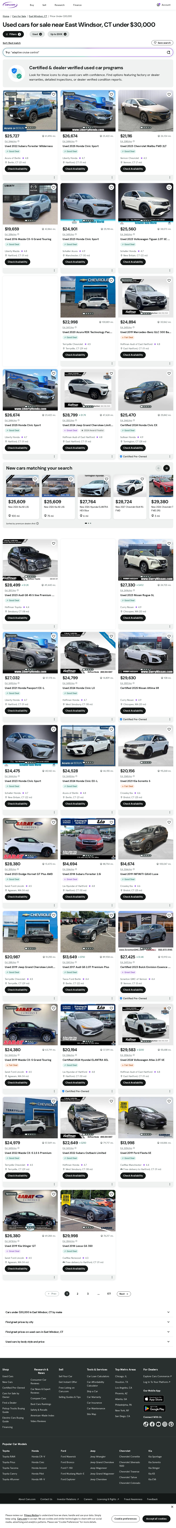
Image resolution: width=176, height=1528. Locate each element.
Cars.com (22, 1518)
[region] (88, 1515)
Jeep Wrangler (98, 1456)
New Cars (7, 1382)
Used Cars (7, 1376)
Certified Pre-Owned (13, 1387)
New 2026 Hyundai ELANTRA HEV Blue (94, 508)
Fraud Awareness (133, 1499)
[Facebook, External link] (152, 1424)
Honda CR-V (38, 1456)
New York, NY (122, 1410)
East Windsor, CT (38, 16)
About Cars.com (27, 1499)
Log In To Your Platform (155, 1382)
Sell (44, 5)
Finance (77, 5)
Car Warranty (94, 1397)
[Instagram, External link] (164, 1424)
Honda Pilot (38, 1473)
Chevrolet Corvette (129, 1456)
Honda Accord (39, 1467)
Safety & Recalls (39, 1409)
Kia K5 (151, 1473)
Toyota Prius (8, 1462)
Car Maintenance (96, 1408)
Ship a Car (92, 1391)
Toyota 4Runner (10, 1479)
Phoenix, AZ (121, 1393)
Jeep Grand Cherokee (102, 1462)
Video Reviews (38, 1421)
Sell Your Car (65, 1376)
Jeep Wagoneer (98, 1467)
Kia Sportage (155, 1456)
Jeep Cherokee (98, 1479)
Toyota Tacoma (10, 1467)
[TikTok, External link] (145, 1424)
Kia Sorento (154, 1462)
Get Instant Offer (68, 1382)
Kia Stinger (154, 1467)
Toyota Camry (9, 1473)
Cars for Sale (19, 16)
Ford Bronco (67, 1462)
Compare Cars (38, 1398)
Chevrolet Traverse (129, 1471)
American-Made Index (42, 1415)
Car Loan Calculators (98, 1376)
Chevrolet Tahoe (128, 1477)
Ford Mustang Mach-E (72, 1473)
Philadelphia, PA (123, 1404)
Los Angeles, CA (123, 1387)
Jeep (92, 1450)
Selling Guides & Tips (70, 1397)
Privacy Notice (31, 1515)
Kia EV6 (152, 1479)
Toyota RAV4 (8, 1456)
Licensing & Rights (106, 1499)
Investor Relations (66, 1499)
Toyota (5, 1450)
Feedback (152, 1499)
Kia (150, 1450)
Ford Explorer (68, 1479)
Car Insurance (94, 1402)
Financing (7, 1427)
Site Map (91, 1414)
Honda (35, 1450)
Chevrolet (124, 1450)
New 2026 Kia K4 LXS (18, 506)
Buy (32, 5)
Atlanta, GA (121, 1399)
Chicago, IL (121, 1376)
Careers (88, 1499)
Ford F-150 (67, 1467)
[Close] (172, 1507)
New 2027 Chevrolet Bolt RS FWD (129, 508)
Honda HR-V (38, 1479)
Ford (63, 1450)
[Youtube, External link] (158, 1424)
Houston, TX (121, 1382)
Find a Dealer (9, 1402)
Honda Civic (38, 1462)
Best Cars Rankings (41, 1404)
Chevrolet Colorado (129, 1483)
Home (6, 16)
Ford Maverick (68, 1456)
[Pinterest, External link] (171, 1424)
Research (60, 5)
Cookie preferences (125, 1518)
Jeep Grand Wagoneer (102, 1473)
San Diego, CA (122, 1416)
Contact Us (46, 1499)
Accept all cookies (156, 1518)
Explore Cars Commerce (156, 1376)
